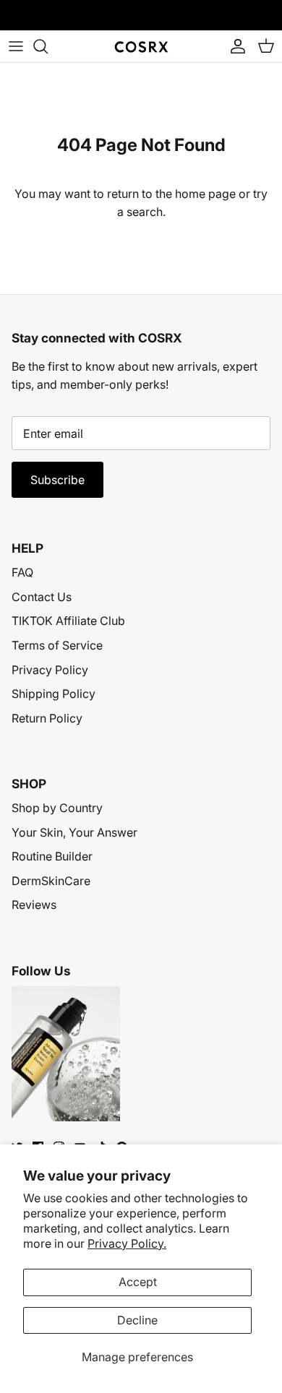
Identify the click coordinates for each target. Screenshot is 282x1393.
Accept (138, 1282)
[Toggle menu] (16, 46)
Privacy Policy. (126, 1243)
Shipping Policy (53, 693)
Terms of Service (57, 645)
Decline (137, 1320)
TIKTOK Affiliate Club (68, 620)
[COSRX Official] (141, 46)
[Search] (48, 46)
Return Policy (47, 718)
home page (205, 193)
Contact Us (42, 597)
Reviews (34, 904)
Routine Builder (52, 856)
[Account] (234, 46)
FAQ (22, 572)
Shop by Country (57, 808)
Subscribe (57, 480)
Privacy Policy (50, 670)
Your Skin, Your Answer (74, 832)
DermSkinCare (51, 881)
